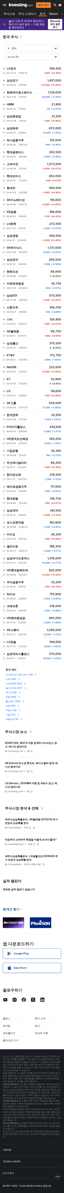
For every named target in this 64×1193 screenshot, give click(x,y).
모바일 (6, 1025)
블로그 (6, 1018)
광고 (37, 1025)
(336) (11, 679)
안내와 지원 (41, 1032)
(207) (14, 688)
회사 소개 (40, 1018)
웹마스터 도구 (10, 1040)
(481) (11, 705)
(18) (19, 674)
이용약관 (7, 1149)
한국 (43, 13)
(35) (11, 710)
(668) (11, 697)
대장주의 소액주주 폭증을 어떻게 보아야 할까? (31, 839)
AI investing (14, 827)
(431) (14, 683)
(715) (10, 714)
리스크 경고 (8, 1173)
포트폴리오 (9, 1032)
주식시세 (9, 13)
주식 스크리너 (27, 13)
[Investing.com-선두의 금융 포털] (21, 5)
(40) (11, 692)
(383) (13, 701)
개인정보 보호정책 (11, 1161)
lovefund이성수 (16, 844)
